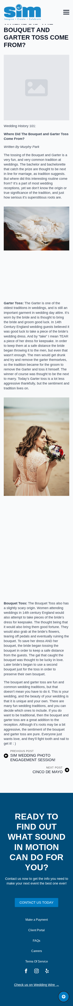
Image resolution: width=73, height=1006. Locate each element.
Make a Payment (36, 919)
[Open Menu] (66, 12)
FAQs (36, 940)
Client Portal (36, 930)
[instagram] (36, 971)
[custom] (47, 971)
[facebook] (26, 971)
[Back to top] (63, 996)
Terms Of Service (36, 961)
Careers (36, 951)
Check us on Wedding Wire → (36, 985)
